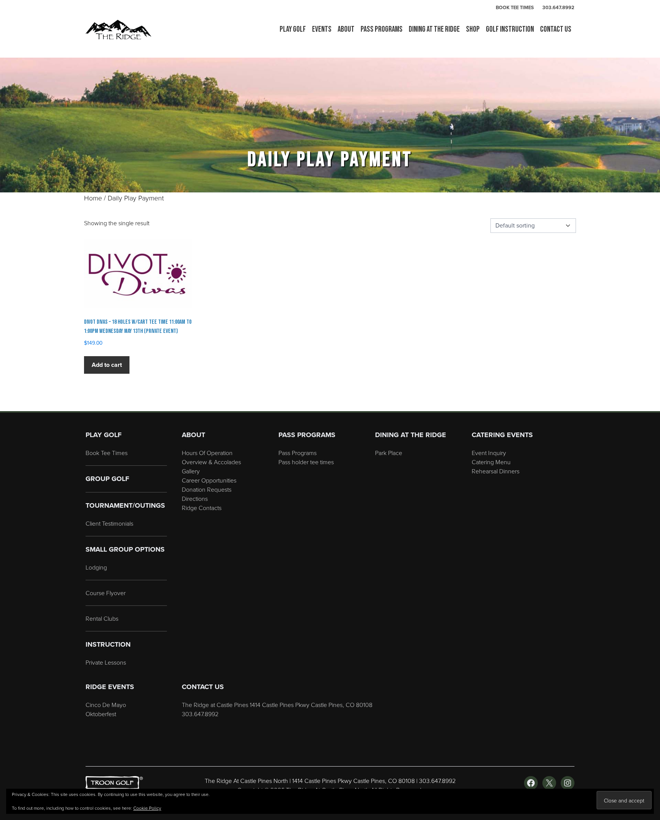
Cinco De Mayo (106, 705)
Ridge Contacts (202, 508)
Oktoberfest (101, 714)
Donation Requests (206, 489)
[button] (293, 30)
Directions (195, 498)
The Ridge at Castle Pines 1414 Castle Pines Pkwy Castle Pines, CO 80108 (277, 705)
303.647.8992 (558, 7)
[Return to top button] (650, 402)
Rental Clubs (102, 618)
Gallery (191, 471)
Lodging (96, 567)
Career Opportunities (209, 480)
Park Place (388, 453)
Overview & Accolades (211, 462)
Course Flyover (106, 593)
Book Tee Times (107, 453)
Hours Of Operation (207, 453)
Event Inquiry (489, 453)
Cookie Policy (147, 808)
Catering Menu (491, 462)
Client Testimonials (109, 523)
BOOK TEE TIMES (515, 7)
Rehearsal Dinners (495, 471)
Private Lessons (106, 662)
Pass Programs (297, 453)
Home (93, 197)
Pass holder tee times (306, 462)
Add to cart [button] (107, 364)
